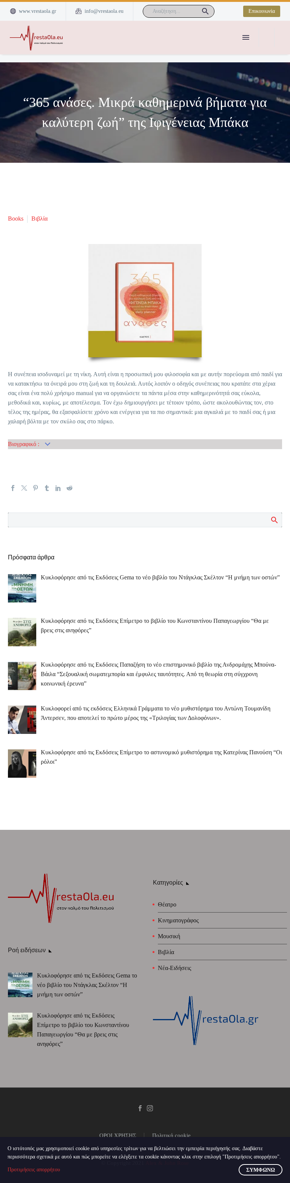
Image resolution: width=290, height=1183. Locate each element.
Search (274, 520)
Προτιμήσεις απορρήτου (34, 1169)
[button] (205, 11)
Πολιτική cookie (171, 1135)
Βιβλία (39, 218)
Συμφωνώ (260, 1170)
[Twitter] (24, 488)
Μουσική (169, 936)
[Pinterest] (35, 488)
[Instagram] (150, 1108)
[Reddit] (69, 488)
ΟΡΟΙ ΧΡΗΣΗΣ (117, 1135)
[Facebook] (13, 488)
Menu (245, 37)
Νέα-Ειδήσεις (174, 968)
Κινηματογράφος (178, 920)
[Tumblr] (47, 488)
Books (15, 218)
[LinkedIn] (58, 488)
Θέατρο (167, 904)
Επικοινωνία (261, 11)
